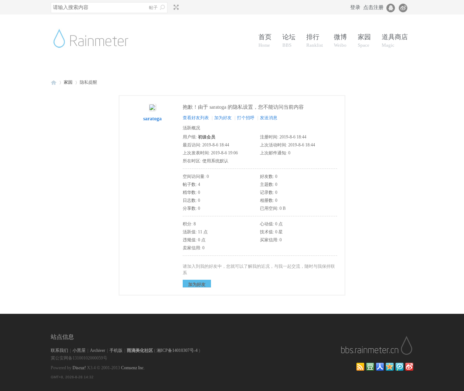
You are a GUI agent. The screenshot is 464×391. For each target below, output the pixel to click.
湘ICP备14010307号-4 (177, 350)
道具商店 (395, 40)
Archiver (97, 350)
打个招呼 (245, 117)
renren (380, 367)
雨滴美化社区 (140, 350)
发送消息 (268, 117)
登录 (355, 7)
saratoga (152, 118)
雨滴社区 (54, 82)
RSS (360, 367)
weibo (409, 367)
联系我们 (59, 350)
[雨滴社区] (96, 56)
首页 (265, 40)
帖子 (153, 7)
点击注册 (373, 7)
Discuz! (79, 367)
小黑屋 (79, 350)
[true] (162, 7)
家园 (364, 40)
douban (370, 367)
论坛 (288, 40)
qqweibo (399, 367)
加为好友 (223, 117)
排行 (314, 40)
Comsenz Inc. (133, 367)
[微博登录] (405, 7)
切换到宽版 (175, 7)
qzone (390, 367)
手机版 (116, 350)
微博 (340, 40)
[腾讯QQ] (391, 7)
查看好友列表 (196, 117)
